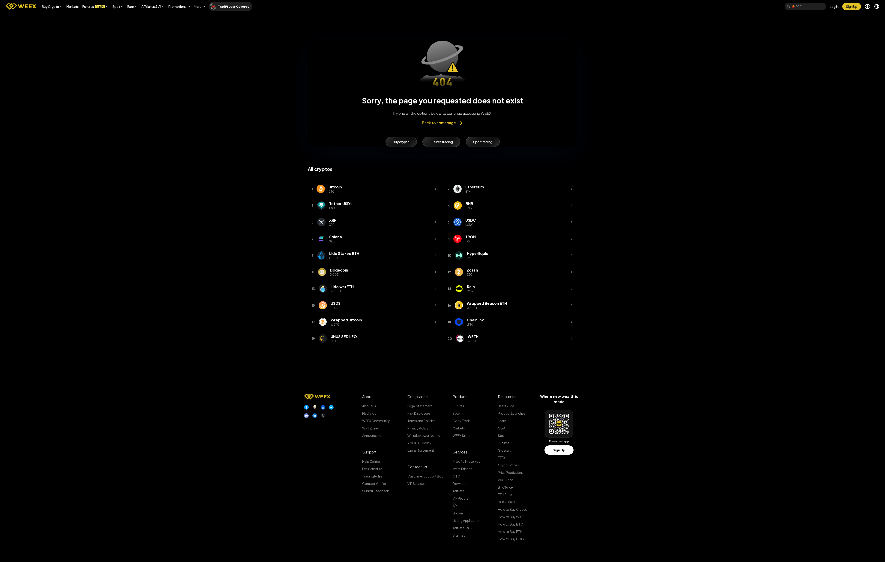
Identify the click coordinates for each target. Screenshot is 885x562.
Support (369, 452)
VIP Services (416, 483)
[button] (52, 6)
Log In (834, 6)
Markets (72, 6)
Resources (507, 396)
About (367, 396)
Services (460, 452)
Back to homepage (439, 122)
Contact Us (417, 466)
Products (461, 396)
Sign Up (559, 450)
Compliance (417, 396)
